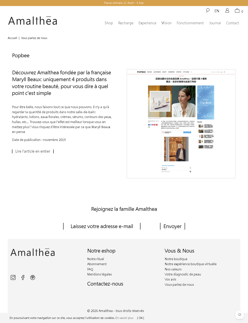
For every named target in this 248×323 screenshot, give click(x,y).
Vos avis (170, 279)
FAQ (90, 269)
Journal (215, 22)
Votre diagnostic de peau (183, 274)
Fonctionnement (190, 22)
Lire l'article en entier (32, 151)
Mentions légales (99, 274)
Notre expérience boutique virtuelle (191, 264)
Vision (167, 22)
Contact (232, 22)
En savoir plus (124, 318)
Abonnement (97, 264)
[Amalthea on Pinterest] (32, 279)
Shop (109, 22)
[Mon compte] (227, 12)
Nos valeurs (173, 269)
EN (216, 10)
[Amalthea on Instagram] (13, 279)
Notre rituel (95, 259)
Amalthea (106, 311)
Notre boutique (176, 259)
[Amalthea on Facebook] (23, 279)
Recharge (125, 22)
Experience (147, 22)
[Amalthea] (38, 21)
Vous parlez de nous (179, 284)
